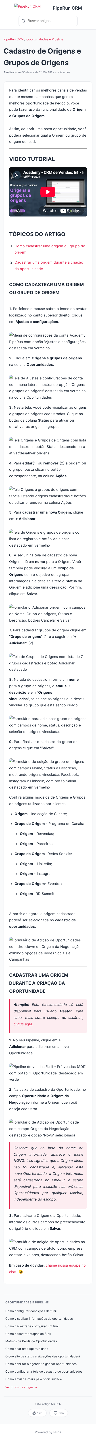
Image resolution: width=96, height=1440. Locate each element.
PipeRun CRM (13, 39)
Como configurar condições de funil (30, 1311)
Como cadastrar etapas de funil (28, 1334)
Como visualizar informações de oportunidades (39, 1318)
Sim (39, 1413)
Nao (61, 1413)
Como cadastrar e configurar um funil (32, 1326)
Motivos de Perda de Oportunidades (31, 1341)
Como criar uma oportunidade (26, 1349)
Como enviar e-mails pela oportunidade (33, 1379)
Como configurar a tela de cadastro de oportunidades (43, 1371)
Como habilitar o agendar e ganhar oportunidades (41, 1364)
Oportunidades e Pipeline (44, 39)
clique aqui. (23, 1024)
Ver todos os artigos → (21, 1387)
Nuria (57, 1432)
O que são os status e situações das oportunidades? (42, 1356)
